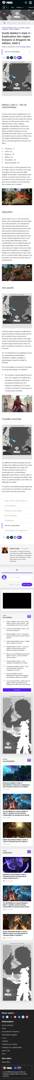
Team (4, 1028)
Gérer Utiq (6, 1051)
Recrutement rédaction (10, 1032)
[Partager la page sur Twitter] (11, 57)
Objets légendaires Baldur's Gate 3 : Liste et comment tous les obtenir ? (15, 840)
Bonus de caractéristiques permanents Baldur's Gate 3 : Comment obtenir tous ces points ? (18, 655)
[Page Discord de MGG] (7, 1017)
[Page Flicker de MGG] (23, 1017)
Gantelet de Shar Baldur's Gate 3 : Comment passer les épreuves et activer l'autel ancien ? (15, 876)
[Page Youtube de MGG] (15, 1017)
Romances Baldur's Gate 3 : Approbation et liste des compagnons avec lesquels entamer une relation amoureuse (18, 675)
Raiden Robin (26, 47)
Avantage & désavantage (13, 511)
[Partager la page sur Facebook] (7, 57)
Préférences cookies (9, 1044)
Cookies (5, 1041)
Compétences (9, 520)
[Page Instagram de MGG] (27, 1017)
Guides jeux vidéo (12, 23)
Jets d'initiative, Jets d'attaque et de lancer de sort (18, 530)
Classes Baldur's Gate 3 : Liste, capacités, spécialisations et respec (17, 662)
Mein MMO (6, 1062)
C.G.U (4, 1038)
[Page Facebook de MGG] (3, 1017)
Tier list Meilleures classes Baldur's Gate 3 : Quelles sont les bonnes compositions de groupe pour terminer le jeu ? (17, 813)
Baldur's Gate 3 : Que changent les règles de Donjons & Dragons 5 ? (18, 501)
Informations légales (9, 1035)
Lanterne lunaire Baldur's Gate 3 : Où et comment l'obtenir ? (18, 629)
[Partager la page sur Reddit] (15, 57)
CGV (4, 1054)
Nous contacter (7, 1025)
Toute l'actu (17, 690)
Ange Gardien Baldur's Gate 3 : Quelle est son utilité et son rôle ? (18, 642)
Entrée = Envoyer (14, 584)
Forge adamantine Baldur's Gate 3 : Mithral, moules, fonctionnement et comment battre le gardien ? (15, 933)
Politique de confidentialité (12, 1047)
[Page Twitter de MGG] (11, 1017)
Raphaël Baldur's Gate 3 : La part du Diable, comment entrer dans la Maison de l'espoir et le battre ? (18, 648)
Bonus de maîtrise (11, 515)
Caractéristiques (10, 506)
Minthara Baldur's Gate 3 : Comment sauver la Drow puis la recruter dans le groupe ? (18, 635)
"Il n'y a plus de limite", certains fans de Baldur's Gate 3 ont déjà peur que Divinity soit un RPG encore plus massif (18, 682)
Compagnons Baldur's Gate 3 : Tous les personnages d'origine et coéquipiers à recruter (17, 668)
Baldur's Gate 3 (22, 23)
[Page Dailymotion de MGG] (19, 1017)
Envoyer (28, 584)
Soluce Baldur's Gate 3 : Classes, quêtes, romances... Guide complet (16, 28)
